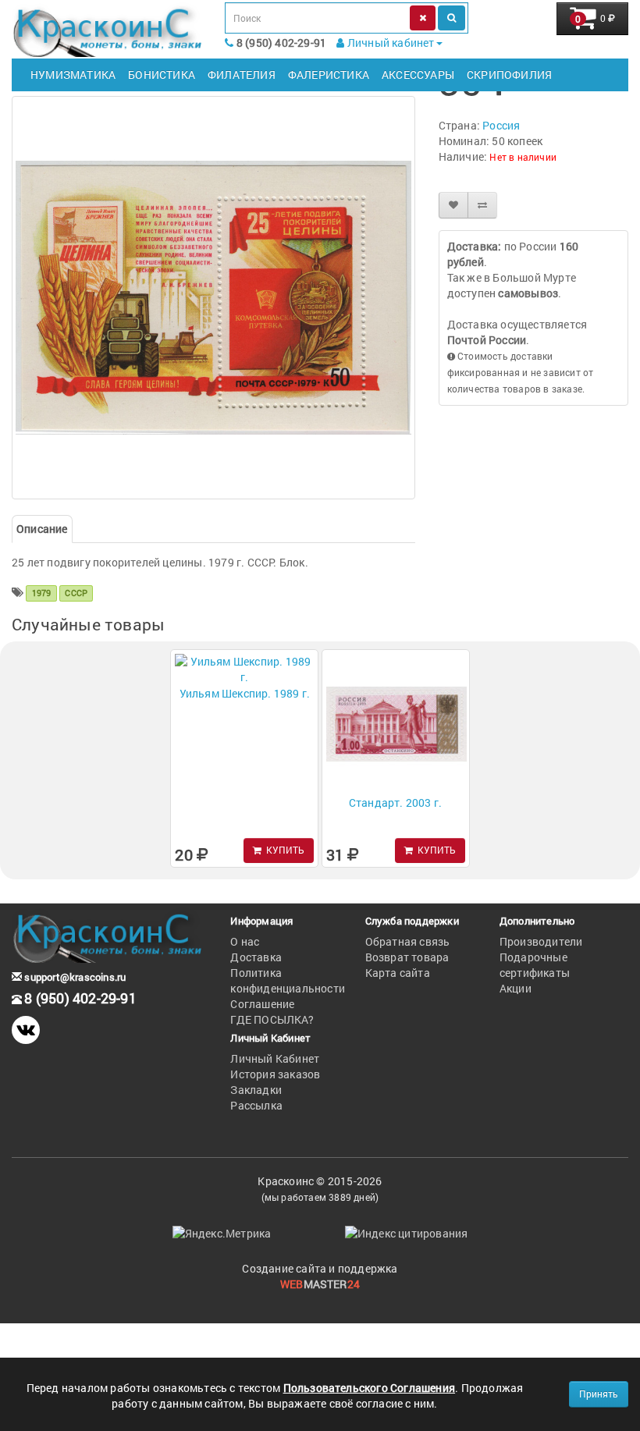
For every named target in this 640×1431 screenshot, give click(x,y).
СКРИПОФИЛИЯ (509, 74)
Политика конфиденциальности (287, 980)
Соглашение (262, 1003)
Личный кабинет (390, 42)
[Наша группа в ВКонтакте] (26, 1030)
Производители (541, 941)
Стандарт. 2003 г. (395, 802)
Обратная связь (407, 941)
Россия (501, 125)
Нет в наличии (522, 157)
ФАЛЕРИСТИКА (328, 74)
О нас (244, 941)
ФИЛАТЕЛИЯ (242, 74)
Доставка (256, 957)
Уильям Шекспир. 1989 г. (245, 693)
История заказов (275, 1074)
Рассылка (256, 1105)
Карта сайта (397, 972)
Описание (42, 528)
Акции (516, 988)
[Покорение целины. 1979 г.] (213, 297)
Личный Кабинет (274, 1058)
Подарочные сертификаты (535, 965)
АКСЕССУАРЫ (418, 74)
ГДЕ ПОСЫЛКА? (271, 1019)
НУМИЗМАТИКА (73, 74)
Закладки (256, 1089)
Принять (598, 1393)
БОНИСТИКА (161, 74)
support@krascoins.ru (74, 977)
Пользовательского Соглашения (369, 1387)
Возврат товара (407, 957)
